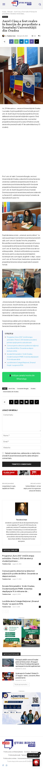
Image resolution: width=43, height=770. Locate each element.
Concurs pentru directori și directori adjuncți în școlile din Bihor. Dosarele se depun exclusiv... (20, 573)
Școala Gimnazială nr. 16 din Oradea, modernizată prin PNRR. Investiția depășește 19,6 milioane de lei (22, 356)
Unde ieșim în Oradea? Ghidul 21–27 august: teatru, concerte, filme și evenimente (28, 675)
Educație (10, 12)
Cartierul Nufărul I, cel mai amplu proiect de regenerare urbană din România (32, 488)
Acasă (4, 12)
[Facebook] (11, 41)
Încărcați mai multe (21, 684)
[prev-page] (3, 611)
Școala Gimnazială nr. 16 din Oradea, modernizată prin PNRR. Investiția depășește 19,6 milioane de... (18, 588)
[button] (36, 763)
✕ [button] (39, 753)
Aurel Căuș (12, 388)
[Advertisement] (21, 152)
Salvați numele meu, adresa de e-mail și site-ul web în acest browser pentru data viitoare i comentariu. (21, 455)
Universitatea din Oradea (10, 391)
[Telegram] (26, 41)
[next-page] (7, 611)
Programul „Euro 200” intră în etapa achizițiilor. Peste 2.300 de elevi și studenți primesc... (18, 558)
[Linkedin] (21, 41)
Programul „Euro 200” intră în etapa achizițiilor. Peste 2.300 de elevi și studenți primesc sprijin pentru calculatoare (22, 339)
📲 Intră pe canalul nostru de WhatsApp (21, 377)
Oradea (33, 388)
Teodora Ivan (11, 36)
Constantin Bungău (23, 388)
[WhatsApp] (16, 41)
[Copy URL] (37, 41)
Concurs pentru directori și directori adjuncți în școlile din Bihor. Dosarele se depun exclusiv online (22, 348)
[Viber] (31, 41)
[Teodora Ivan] (3, 36)
